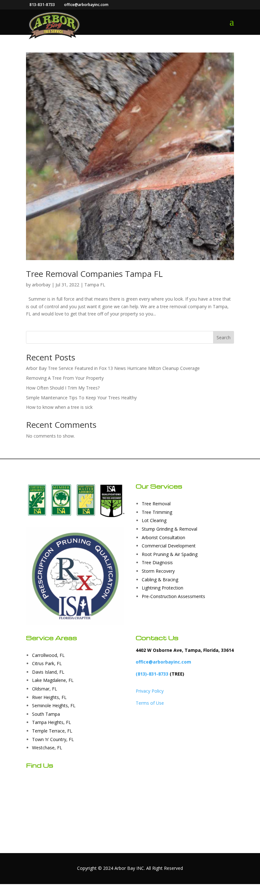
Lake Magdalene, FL (53, 680)
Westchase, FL (47, 748)
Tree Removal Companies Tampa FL (94, 273)
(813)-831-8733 (152, 674)
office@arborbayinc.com (163, 662)
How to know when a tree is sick (59, 407)
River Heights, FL (49, 697)
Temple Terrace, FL (52, 731)
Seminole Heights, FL (53, 705)
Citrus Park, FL (47, 663)
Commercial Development (169, 546)
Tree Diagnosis (157, 562)
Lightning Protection (162, 588)
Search (224, 337)
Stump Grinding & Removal (169, 529)
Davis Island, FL (48, 672)
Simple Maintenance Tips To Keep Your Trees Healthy (81, 398)
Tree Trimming (157, 512)
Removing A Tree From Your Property (65, 378)
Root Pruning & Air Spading (170, 554)
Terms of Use (150, 703)
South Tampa (46, 714)
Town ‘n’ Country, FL (53, 739)
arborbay (41, 285)
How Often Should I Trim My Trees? (63, 388)
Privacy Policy (150, 691)
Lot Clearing (154, 520)
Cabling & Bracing (160, 580)
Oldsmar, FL (44, 689)
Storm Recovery (158, 571)
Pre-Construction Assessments (173, 596)
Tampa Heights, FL (51, 722)
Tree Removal (156, 504)
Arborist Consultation (163, 537)
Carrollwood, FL (48, 655)
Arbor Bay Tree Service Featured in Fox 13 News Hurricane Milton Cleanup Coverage (113, 368)
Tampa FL (94, 285)
